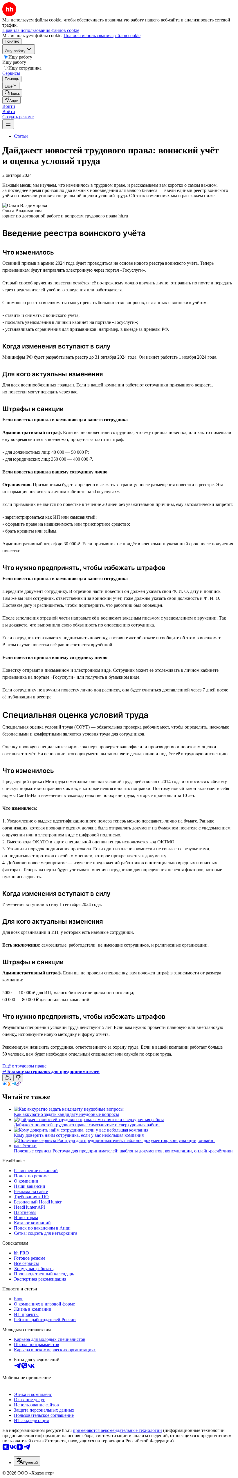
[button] (8, 106)
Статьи (21, 136)
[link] (12, 93)
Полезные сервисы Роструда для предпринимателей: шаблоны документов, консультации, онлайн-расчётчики (123, 1150)
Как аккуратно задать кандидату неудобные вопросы (66, 1114)
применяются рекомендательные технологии (117, 1430)
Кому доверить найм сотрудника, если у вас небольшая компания (79, 1135)
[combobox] (27, 1461)
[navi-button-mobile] (8, 124)
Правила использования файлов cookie (102, 35)
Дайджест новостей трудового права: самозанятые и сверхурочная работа (87, 1124)
